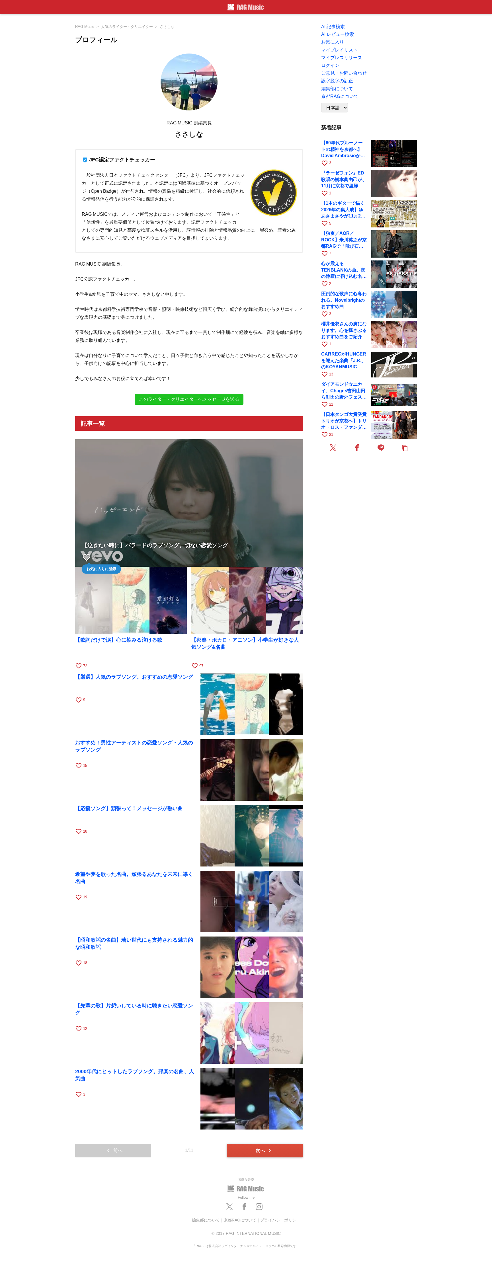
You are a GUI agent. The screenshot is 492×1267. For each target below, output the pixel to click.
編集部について (206, 1220)
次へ (264, 1150)
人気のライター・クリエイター (127, 26)
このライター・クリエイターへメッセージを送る (189, 399)
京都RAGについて (240, 1220)
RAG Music (84, 26)
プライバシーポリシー (280, 1220)
